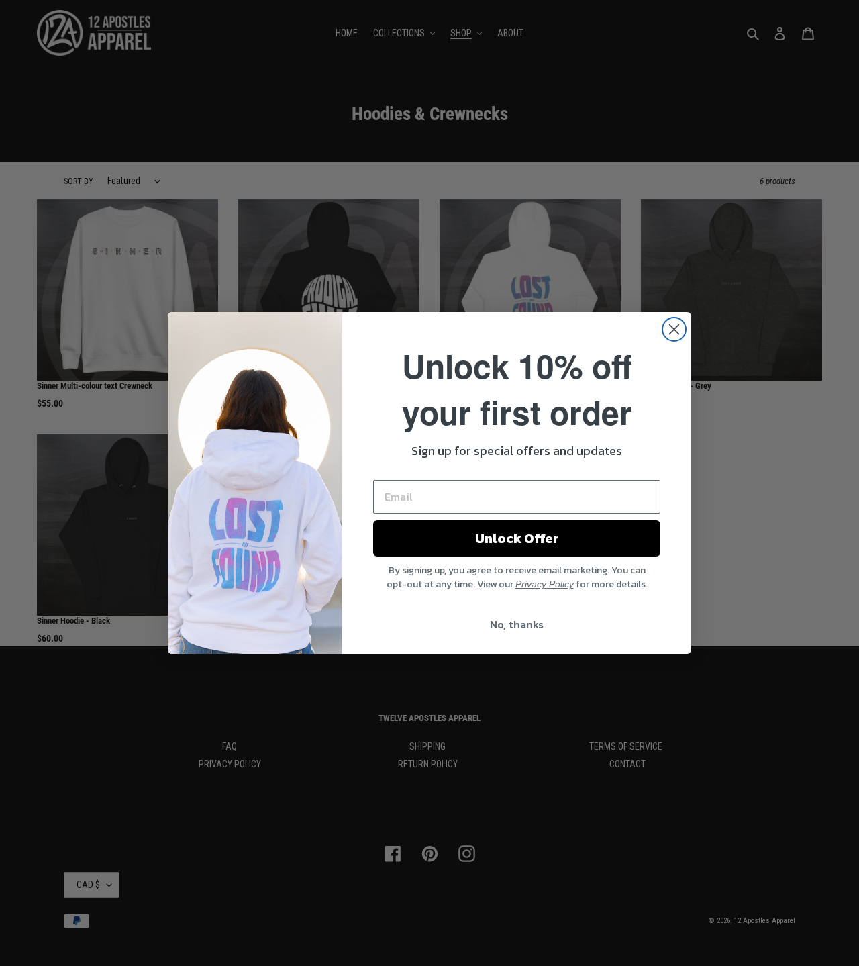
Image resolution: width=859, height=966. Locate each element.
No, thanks (517, 624)
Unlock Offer (517, 538)
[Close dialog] (674, 329)
